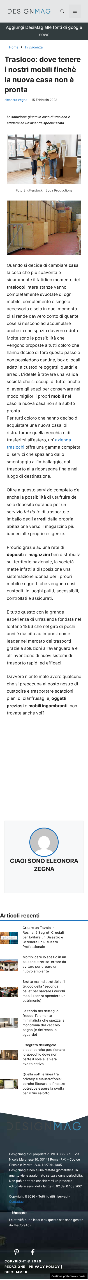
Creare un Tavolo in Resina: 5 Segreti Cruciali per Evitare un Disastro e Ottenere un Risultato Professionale (43, 937)
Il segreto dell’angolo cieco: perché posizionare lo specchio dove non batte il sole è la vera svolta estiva (44, 1054)
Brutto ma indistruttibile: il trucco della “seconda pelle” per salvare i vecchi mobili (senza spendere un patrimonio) (44, 991)
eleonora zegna (16, 100)
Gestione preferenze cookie (68, 1276)
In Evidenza (34, 47)
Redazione (15, 1267)
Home (14, 47)
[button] (62, 11)
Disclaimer (16, 1272)
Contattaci (16, 1201)
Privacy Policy (44, 1267)
